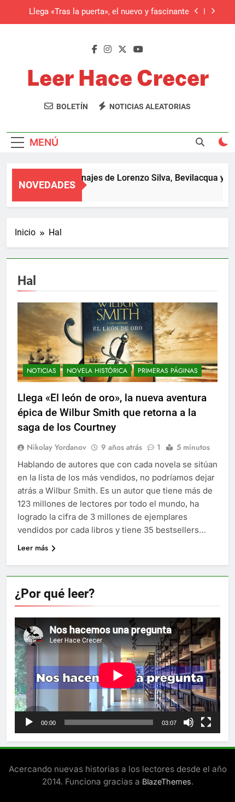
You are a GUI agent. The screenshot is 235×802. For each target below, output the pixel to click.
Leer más (32, 547)
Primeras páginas (168, 371)
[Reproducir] (29, 722)
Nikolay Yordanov (56, 447)
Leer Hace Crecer (118, 78)
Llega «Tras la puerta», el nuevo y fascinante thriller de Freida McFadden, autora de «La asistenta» (109, 12)
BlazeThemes (166, 781)
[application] (117, 675)
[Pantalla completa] (206, 722)
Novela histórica (97, 371)
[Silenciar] (188, 722)
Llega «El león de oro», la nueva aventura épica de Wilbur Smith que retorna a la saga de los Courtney (112, 412)
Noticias (41, 371)
